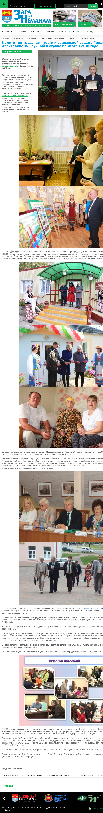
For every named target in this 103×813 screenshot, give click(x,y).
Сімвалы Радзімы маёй (70, 32)
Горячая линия (45, 6)
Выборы (50, 32)
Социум (71, 38)
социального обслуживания (15, 95)
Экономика (32, 38)
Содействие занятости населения (52, 38)
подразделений (10, 66)
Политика (36, 32)
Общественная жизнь (86, 38)
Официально (18, 38)
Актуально (7, 32)
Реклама (22, 32)
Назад (9, 785)
